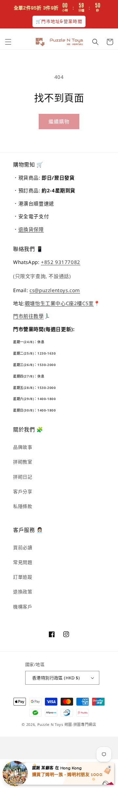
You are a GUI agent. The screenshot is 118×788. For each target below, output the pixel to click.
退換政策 (22, 591)
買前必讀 (22, 547)
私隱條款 (22, 506)
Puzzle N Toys (50, 724)
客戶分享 (22, 491)
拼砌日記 (22, 477)
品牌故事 (22, 447)
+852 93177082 (60, 262)
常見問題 (22, 562)
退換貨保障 (31, 229)
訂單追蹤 (22, 577)
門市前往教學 (28, 316)
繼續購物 (59, 121)
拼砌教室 (22, 462)
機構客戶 (22, 607)
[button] (8, 42)
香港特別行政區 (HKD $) (56, 678)
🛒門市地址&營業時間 (59, 21)
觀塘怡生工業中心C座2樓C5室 (59, 303)
